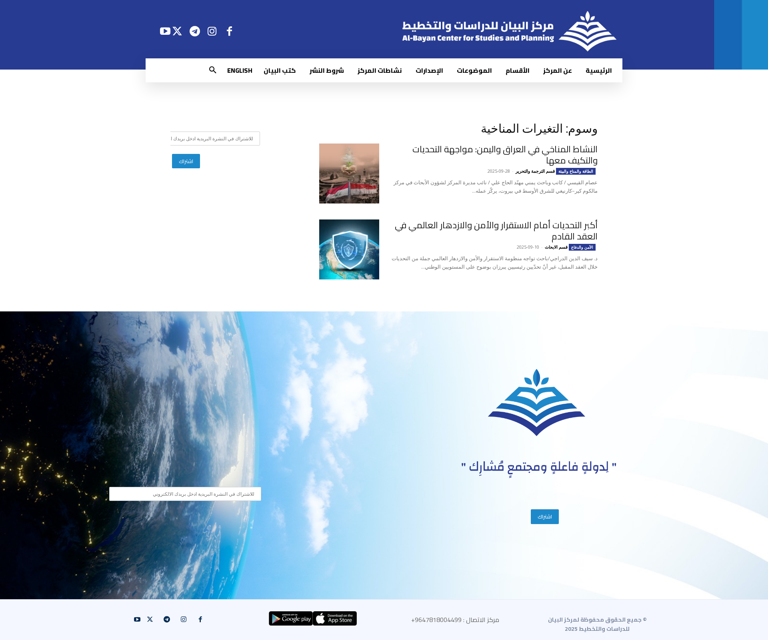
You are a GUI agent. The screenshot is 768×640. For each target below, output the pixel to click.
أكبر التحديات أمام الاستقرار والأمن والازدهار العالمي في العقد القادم (496, 231)
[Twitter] (177, 31)
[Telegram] (194, 31)
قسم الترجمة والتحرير (535, 171)
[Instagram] (212, 31)
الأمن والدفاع (582, 247)
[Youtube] (165, 31)
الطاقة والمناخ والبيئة (575, 171)
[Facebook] (229, 31)
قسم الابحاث (556, 247)
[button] (213, 70)
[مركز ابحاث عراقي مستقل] (537, 402)
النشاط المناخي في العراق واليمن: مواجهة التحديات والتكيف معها (505, 155)
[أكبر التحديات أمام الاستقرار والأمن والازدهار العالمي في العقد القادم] (349, 249)
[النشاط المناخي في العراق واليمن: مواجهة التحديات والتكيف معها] (349, 173)
